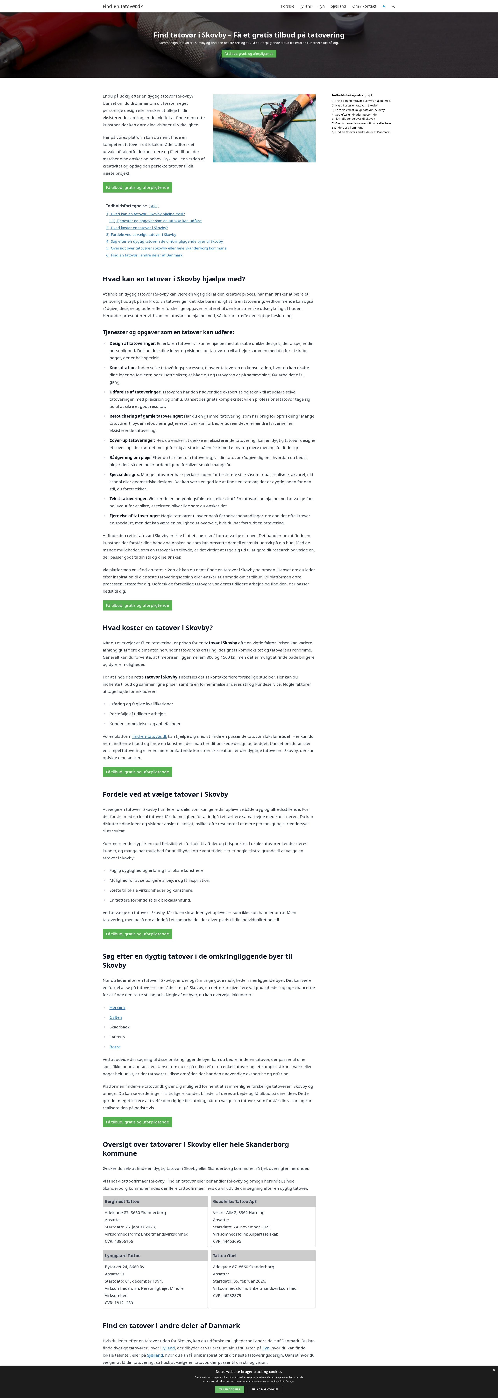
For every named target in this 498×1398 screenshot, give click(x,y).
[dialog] (249, 1382)
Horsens (117, 1007)
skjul (154, 206)
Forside (287, 6)
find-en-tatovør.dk (149, 736)
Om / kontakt (364, 6)
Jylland (306, 6)
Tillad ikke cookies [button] (265, 1389)
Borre (115, 1046)
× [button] (493, 1370)
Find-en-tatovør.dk (123, 6)
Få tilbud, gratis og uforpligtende (249, 53)
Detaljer (290, 1381)
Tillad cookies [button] (229, 1389)
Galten (116, 1017)
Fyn (321, 6)
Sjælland (338, 6)
